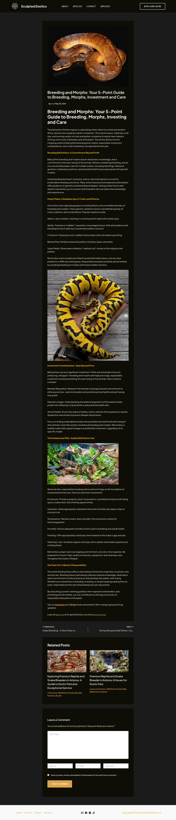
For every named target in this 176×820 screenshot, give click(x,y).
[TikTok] (94, 813)
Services (105, 6)
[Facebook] (86, 813)
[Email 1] (82, 813)
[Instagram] (90, 813)
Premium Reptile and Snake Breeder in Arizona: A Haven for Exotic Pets (108, 680)
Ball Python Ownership (68, 693)
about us (60, 614)
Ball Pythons (95, 692)
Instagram (60, 604)
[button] (152, 6)
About (65, 6)
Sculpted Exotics (34, 6)
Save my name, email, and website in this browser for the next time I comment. (84, 775)
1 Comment (52, 693)
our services (100, 614)
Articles (77, 6)
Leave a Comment (98, 689)
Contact (91, 6)
